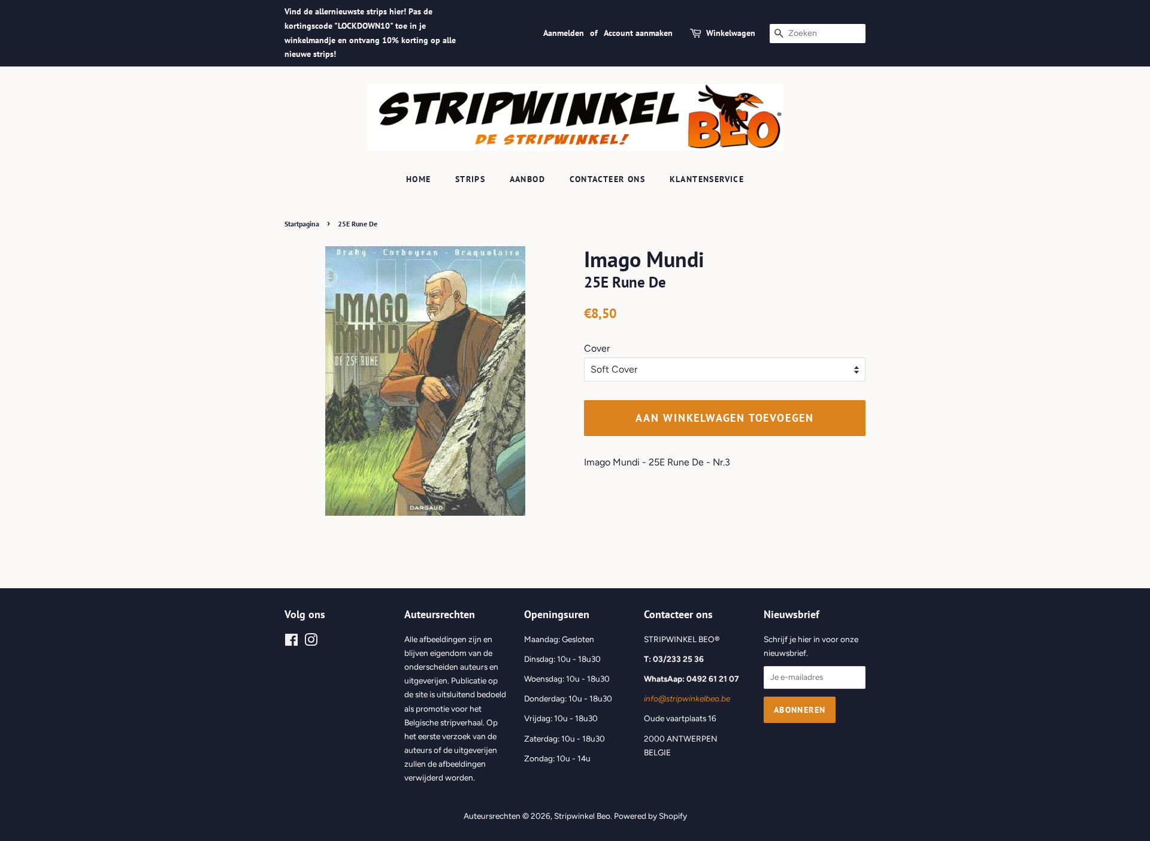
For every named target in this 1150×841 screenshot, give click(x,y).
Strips (470, 179)
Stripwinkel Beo (582, 816)
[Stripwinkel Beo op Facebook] (291, 642)
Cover (597, 348)
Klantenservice (707, 179)
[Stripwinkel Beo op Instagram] (310, 642)
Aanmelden (563, 33)
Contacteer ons (608, 179)
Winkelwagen (730, 33)
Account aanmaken (638, 33)
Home (418, 179)
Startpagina (302, 223)
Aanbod (527, 179)
